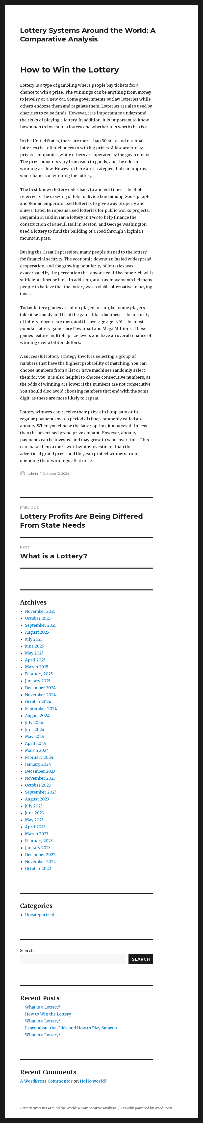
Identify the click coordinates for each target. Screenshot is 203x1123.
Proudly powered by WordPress (147, 1108)
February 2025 (39, 673)
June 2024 (34, 729)
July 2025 (34, 639)
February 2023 (39, 840)
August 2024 (37, 715)
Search (27, 950)
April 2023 (35, 826)
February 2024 (39, 757)
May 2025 (34, 653)
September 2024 (41, 708)
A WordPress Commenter (46, 1081)
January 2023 (38, 847)
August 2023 (37, 799)
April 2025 (35, 659)
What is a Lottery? (42, 1007)
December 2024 (40, 687)
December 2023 (40, 771)
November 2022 (40, 861)
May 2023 (34, 819)
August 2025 (37, 632)
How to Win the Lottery (48, 1014)
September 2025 (40, 625)
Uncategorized (39, 914)
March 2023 (36, 833)
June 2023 (34, 812)
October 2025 (38, 618)
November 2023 (40, 778)
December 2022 (40, 854)
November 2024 (40, 694)
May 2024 (34, 736)
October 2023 (38, 785)
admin (33, 473)
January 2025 (38, 680)
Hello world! (93, 1081)
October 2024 (38, 701)
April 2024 (35, 743)
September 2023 (40, 792)
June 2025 (34, 646)
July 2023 (34, 805)
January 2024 (38, 764)
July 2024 (34, 722)
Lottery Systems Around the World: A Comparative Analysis (87, 34)
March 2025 (36, 666)
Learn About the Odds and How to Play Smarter (71, 1027)
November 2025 (40, 611)
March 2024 (37, 750)
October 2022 (38, 868)
